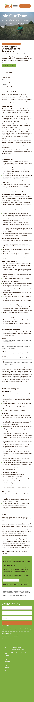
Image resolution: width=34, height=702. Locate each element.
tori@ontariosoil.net (9, 565)
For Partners (7, 660)
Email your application (10, 580)
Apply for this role (8, 65)
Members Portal (25, 6)
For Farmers (7, 654)
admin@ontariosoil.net (17, 649)
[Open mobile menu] (15, 6)
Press (6, 671)
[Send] (17, 623)
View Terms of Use (7, 639)
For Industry (7, 666)
